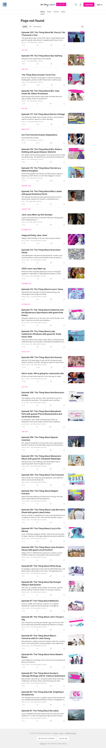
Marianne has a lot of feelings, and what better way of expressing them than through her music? (41, 463)
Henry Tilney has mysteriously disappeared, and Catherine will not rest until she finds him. (42, 479)
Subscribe (89, 5)
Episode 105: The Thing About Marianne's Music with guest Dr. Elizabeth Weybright (41, 457)
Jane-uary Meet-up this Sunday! (37, 214)
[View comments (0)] (37, 103)
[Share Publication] (80, 4)
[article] (53, 38)
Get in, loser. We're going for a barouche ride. (43, 373)
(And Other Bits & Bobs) (30, 138)
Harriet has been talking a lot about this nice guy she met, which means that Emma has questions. (42, 497)
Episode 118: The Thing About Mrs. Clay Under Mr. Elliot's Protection (40, 92)
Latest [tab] (25, 26)
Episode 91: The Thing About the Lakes (40, 711)
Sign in (99, 5)
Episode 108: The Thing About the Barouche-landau (43, 393)
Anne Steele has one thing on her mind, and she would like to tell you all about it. (43, 661)
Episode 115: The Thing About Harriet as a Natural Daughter (41, 169)
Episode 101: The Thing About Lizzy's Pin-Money (41, 529)
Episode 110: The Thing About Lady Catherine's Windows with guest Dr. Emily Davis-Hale (41, 334)
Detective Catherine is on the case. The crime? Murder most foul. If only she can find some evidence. (43, 319)
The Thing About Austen (35, 42)
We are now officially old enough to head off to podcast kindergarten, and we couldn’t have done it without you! (41, 79)
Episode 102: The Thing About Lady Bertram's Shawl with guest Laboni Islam (43, 511)
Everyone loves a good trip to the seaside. (36, 59)
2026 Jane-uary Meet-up (34, 268)
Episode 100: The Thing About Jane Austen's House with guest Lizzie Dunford (43, 548)
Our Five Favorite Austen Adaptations (39, 135)
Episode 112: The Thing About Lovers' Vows (42, 289)
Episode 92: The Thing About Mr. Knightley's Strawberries (43, 693)
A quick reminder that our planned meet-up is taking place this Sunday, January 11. (42, 218)
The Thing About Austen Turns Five (38, 75)
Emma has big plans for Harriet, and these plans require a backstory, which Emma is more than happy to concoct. (42, 175)
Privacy (55, 733)
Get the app (63, 738)
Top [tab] (30, 26)
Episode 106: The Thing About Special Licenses (40, 438)
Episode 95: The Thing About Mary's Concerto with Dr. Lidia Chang (39, 637)
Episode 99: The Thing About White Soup (41, 566)
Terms (61, 733)
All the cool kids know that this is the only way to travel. (41, 376)
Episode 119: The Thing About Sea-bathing (42, 56)
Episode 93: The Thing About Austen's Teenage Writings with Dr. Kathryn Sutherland (43, 674)
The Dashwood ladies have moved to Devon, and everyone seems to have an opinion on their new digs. (42, 118)
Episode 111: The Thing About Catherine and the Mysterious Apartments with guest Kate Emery (42, 312)
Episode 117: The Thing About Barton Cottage (43, 114)
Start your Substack (47, 738)
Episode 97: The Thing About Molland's (40, 601)
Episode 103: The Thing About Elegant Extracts (40, 492)
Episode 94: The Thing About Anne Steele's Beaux (42, 655)
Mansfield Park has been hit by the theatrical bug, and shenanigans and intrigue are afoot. (41, 293)
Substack (43, 744)
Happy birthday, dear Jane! (34, 235)
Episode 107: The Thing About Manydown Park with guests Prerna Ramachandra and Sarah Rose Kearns (42, 414)
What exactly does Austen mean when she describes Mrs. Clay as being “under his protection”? (42, 97)
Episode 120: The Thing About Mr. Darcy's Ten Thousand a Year (43, 33)
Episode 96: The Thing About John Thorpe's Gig (43, 618)
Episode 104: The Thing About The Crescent (43, 475)
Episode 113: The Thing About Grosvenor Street (41, 251)
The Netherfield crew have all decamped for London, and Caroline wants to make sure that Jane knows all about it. (42, 256)
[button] (42, 11)
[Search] (76, 4)
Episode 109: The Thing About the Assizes (42, 357)
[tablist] (32, 26)
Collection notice (70, 733)
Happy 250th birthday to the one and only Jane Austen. (41, 238)
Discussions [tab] (37, 26)
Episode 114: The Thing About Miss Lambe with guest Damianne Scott (42, 192)
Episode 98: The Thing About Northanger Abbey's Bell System (41, 583)
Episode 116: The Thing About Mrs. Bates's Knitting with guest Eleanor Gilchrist (42, 150)
